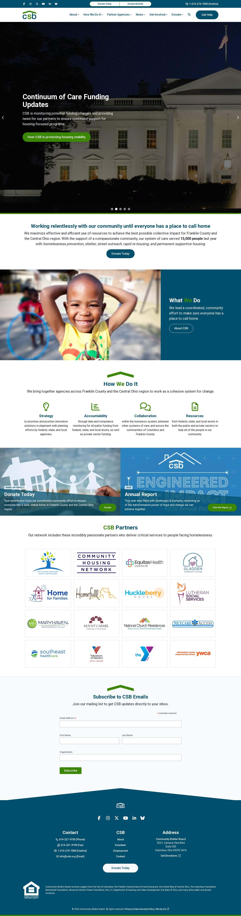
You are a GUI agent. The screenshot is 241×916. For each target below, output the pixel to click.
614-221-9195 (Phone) (72, 839)
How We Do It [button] (92, 14)
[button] (3, 117)
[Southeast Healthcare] (48, 654)
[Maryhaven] (48, 623)
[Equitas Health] (145, 563)
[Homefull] (96, 593)
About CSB (181, 328)
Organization (66, 752)
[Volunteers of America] (96, 654)
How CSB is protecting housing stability (57, 137)
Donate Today (104, 4)
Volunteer (120, 845)
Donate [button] (176, 14)
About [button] (73, 14)
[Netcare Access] (193, 623)
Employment (120, 850)
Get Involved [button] (157, 14)
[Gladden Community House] (193, 563)
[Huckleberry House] (145, 593)
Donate (107, 507)
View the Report (220, 507)
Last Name (127, 735)
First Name (65, 735)
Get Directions (169, 855)
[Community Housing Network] (96, 563)
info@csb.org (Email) (72, 856)
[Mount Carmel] (96, 623)
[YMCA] (145, 654)
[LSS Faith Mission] (193, 593)
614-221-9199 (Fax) (72, 845)
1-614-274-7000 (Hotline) (203, 3)
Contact (120, 856)
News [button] (139, 14)
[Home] (29, 15)
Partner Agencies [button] (118, 14)
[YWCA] (193, 654)
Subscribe (70, 770)
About (120, 839)
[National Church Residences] (145, 623)
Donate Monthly (135, 4)
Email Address (68, 718)
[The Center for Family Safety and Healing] (48, 563)
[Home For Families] (48, 593)
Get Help (207, 14)
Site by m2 (161, 909)
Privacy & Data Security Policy (139, 909)
